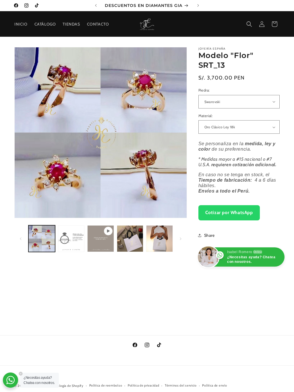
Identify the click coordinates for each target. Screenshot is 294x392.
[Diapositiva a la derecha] (180, 238)
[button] (249, 24)
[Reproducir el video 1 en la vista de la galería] (100, 238)
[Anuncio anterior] (96, 5)
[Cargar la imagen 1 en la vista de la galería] (41, 238)
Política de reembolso (105, 385)
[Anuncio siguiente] (198, 5)
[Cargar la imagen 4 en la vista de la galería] (159, 238)
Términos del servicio (181, 385)
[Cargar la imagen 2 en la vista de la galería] (71, 238)
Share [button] (209, 235)
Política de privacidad (143, 385)
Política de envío (214, 385)
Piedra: (204, 90)
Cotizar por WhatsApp (229, 212)
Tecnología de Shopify (67, 386)
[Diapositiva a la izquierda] (20, 238)
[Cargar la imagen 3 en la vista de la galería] (130, 238)
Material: (205, 115)
